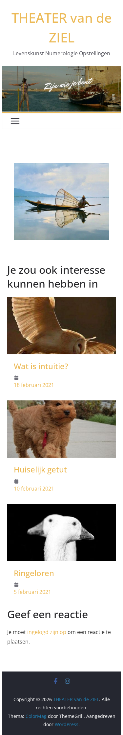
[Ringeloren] (61, 508)
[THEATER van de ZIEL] (61, 70)
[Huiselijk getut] (61, 405)
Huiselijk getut (40, 469)
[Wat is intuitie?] (61, 301)
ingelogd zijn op (46, 632)
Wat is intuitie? (41, 366)
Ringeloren (34, 573)
